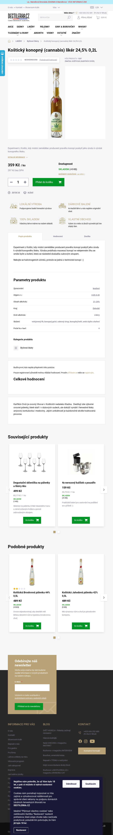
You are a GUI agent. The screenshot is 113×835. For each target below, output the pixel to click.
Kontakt (19, 7)
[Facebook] (80, 741)
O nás (10, 7)
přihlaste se (72, 373)
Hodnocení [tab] (58, 236)
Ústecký (96, 308)
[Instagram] (86, 741)
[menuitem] (12, 27)
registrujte (89, 373)
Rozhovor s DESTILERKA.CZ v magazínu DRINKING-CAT (55, 771)
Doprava (11, 770)
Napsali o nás (13, 744)
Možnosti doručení (72, 174)
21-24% (96, 302)
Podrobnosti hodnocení (48, 60)
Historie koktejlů (50, 738)
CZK (97, 7)
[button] (54, 532)
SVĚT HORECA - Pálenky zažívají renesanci (56, 731)
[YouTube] (92, 741)
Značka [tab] (87, 236)
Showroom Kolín (32, 7)
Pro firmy (12, 753)
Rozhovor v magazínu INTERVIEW (57, 750)
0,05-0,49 (96, 295)
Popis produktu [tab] (25, 236)
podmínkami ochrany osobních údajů (30, 698)
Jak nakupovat (14, 765)
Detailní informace (16, 157)
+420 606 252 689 (91, 732)
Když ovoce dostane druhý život (56, 765)
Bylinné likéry (26, 348)
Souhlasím (90, 784)
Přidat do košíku (44, 182)
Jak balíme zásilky (15, 774)
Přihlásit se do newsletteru (29, 706)
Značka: (80, 61)
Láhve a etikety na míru (18, 757)
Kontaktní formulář (92, 751)
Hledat (69, 17)
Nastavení (21, 830)
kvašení (96, 288)
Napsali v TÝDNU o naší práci (55, 760)
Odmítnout (71, 784)
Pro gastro (12, 748)
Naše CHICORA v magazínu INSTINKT (54, 744)
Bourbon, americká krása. (54, 755)
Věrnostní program (16, 761)
